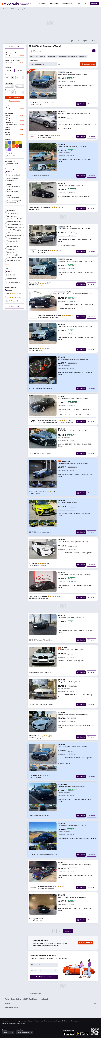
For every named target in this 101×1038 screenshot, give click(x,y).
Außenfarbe (8, 139)
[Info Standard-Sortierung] (59, 64)
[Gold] (20, 142)
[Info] (18, 287)
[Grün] (6, 146)
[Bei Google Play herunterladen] (82, 1034)
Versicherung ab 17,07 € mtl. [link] (67, 721)
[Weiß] (13, 149)
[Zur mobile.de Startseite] (18, 3)
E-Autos (7, 127)
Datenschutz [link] (39, 1021)
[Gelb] (17, 142)
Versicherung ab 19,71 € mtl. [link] (67, 268)
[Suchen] (93, 50)
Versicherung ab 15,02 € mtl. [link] (67, 193)
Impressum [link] (5, 1021)
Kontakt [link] (30, 1021)
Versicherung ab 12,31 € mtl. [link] (67, 549)
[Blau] (10, 142)
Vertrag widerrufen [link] (21, 1021)
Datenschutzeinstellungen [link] (52, 1021)
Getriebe (7, 132)
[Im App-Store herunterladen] (69, 1034)
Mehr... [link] (7, 264)
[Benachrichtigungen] (79, 3)
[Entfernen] (44, 56)
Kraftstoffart (9, 113)
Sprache (4, 1030)
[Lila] (10, 149)
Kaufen (9, 70)
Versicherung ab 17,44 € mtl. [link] (67, 81)
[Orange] (13, 146)
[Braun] (13, 142)
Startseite (5, 9)
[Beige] (6, 142)
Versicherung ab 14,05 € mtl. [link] (67, 405)
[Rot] (17, 146)
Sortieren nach (33, 61)
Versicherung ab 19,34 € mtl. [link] (67, 582)
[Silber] (6, 149)
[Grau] (10, 146)
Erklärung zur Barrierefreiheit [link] (71, 1021)
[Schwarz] (20, 146)
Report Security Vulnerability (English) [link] (14, 1023)
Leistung (7, 118)
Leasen (19, 70)
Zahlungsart (9, 67)
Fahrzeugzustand (10, 53)
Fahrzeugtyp (9, 123)
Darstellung (19, 1030)
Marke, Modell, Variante (12, 60)
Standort (7, 106)
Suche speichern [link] (14, 101)
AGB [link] (12, 1021)
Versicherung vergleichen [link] (66, 121)
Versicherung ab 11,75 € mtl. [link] (67, 236)
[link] (82, 3)
